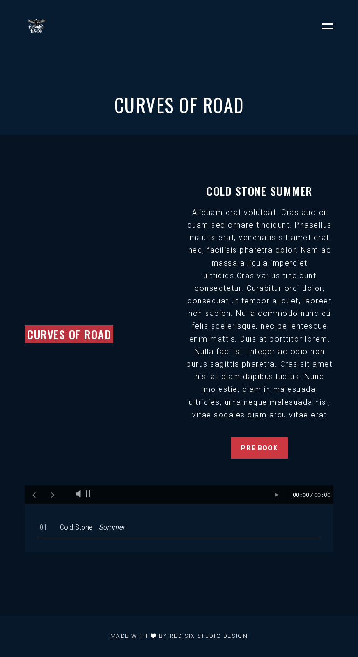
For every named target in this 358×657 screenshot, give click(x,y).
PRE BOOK (259, 448)
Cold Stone (92, 527)
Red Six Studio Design (209, 636)
